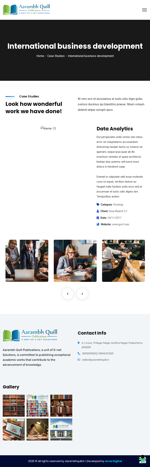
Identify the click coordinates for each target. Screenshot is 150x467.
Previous (67, 293)
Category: (106, 204)
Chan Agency (117, 268)
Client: (104, 211)
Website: (106, 224)
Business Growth (65, 266)
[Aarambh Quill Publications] (26, 9)
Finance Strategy (17, 266)
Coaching (64, 274)
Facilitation (17, 274)
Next (82, 293)
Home (40, 56)
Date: (103, 217)
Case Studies (56, 56)
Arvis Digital (113, 461)
